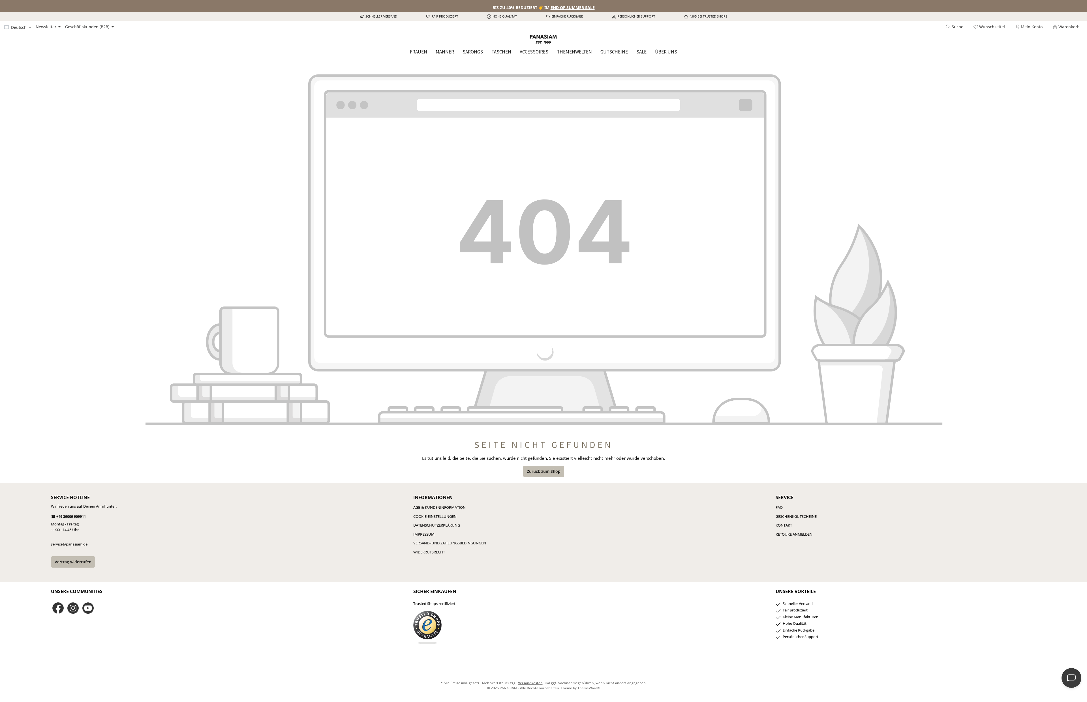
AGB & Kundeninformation (439, 507)
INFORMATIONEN (433, 497)
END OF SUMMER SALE (573, 7)
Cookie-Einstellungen (435, 516)
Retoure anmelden (794, 534)
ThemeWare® (588, 688)
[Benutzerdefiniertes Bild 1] (427, 627)
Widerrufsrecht (429, 552)
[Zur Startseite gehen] (543, 39)
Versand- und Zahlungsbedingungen (449, 543)
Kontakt (784, 525)
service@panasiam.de (69, 544)
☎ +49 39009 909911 (68, 516)
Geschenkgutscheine (796, 516)
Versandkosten (530, 682)
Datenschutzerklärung (436, 525)
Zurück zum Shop (543, 471)
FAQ (779, 507)
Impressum (424, 534)
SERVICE (784, 497)
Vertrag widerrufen (73, 561)
